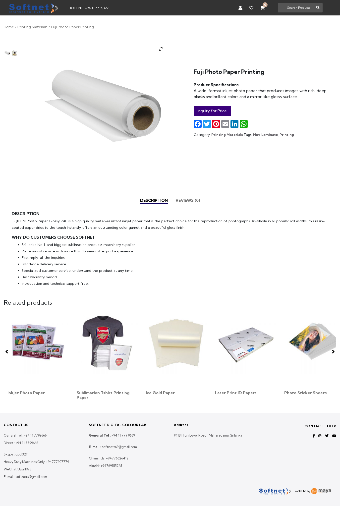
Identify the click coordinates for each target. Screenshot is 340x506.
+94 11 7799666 (35, 435)
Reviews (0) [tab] (188, 200)
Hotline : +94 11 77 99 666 (89, 8)
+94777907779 (57, 462)
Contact (313, 426)
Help (331, 426)
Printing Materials (32, 26)
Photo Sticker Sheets (305, 392)
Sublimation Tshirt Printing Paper (103, 395)
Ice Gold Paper (160, 392)
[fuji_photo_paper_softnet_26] (7, 53)
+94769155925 (111, 466)
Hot (256, 134)
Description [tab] (154, 200)
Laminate (269, 134)
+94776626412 (117, 458)
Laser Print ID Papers (236, 392)
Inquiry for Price (212, 110)
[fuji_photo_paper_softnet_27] (14, 53)
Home (9, 26)
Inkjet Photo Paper (26, 392)
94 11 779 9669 (124, 435)
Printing (287, 134)
